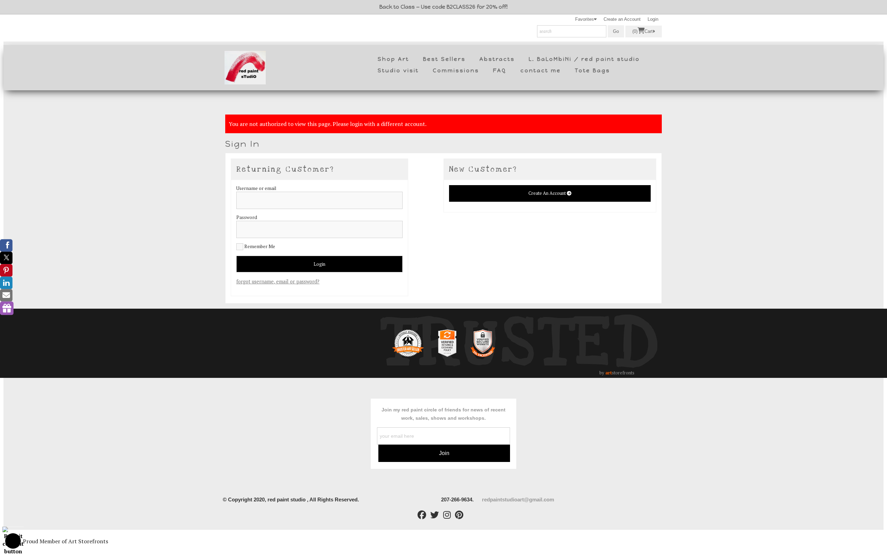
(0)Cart (642, 31)
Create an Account (622, 19)
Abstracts (497, 59)
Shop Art (393, 59)
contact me (540, 70)
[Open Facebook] (6, 245)
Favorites (584, 19)
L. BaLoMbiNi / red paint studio (584, 59)
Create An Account (547, 193)
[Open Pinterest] (6, 270)
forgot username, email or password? (277, 281)
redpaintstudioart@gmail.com (518, 499)
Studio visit (398, 70)
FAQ (500, 70)
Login (653, 19)
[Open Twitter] (6, 258)
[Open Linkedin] (6, 282)
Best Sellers (444, 59)
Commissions (456, 70)
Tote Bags (592, 70)
